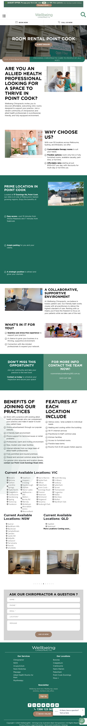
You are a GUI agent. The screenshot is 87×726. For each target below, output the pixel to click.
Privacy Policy (24, 725)
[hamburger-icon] (4, 15)
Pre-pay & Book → (44, 5)
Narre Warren (58, 669)
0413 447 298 (65, 378)
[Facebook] (30, 705)
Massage (17, 672)
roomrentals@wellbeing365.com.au (65, 374)
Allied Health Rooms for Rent (23, 676)
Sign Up (43, 696)
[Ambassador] (57, 705)
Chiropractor (18, 660)
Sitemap (65, 725)
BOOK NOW (23, 22)
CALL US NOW (66, 22)
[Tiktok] (52, 705)
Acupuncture (18, 666)
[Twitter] (43, 705)
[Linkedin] (48, 705)
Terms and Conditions (52, 725)
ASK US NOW (43, 634)
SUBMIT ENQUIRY (43, 44)
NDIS (15, 663)
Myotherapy (18, 680)
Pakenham (57, 672)
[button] (7, 566)
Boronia (56, 660)
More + (56, 678)
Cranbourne (58, 666)
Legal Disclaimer (37, 725)
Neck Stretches (19, 669)
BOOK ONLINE (45, 714)
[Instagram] (34, 705)
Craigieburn (58, 663)
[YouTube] (39, 705)
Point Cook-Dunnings (62, 675)
